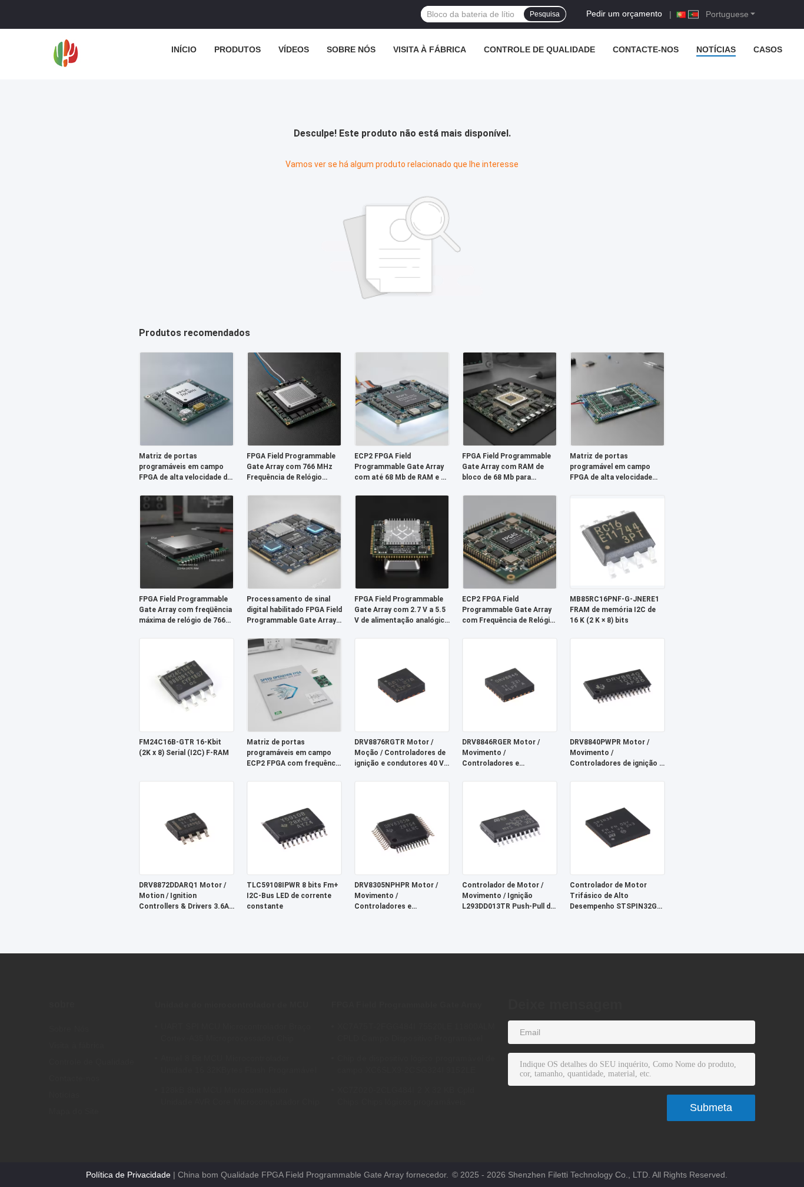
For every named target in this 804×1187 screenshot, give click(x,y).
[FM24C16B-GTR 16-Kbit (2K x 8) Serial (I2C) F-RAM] (186, 684)
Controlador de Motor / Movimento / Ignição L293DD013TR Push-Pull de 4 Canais (508, 896)
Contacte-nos (646, 49)
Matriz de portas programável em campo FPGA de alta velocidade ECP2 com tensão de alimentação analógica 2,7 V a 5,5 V (614, 467)
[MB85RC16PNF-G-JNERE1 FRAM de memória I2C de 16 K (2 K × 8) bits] (617, 541)
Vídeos (293, 49)
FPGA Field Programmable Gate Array (406, 1004)
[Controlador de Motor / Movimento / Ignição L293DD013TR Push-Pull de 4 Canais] (510, 827)
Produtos (237, 49)
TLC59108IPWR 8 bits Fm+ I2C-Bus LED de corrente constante (292, 895)
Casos (767, 49)
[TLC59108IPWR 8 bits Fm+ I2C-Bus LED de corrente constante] (294, 827)
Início (184, 49)
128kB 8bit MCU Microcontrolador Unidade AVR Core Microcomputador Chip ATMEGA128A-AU (240, 1097)
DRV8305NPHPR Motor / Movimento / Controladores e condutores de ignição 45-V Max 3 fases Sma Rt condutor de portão (401, 896)
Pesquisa (545, 14)
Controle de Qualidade (539, 49)
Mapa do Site (74, 1111)
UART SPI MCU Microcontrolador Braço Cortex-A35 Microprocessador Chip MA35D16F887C (236, 1034)
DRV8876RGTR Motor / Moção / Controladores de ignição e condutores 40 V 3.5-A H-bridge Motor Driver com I (402, 753)
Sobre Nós (351, 49)
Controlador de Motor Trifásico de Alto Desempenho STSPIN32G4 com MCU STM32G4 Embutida (615, 896)
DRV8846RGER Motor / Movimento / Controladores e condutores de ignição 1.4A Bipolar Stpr (509, 753)
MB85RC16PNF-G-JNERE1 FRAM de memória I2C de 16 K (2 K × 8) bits (614, 609)
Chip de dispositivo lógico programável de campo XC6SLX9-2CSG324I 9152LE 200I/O (416, 1065)
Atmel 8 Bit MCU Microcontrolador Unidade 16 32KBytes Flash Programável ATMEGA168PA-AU (239, 1065)
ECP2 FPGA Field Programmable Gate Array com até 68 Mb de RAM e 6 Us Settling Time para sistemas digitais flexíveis (399, 467)
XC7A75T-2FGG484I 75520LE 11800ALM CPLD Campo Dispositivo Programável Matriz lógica (416, 1034)
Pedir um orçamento (624, 13)
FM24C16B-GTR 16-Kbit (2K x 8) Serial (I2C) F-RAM (184, 747)
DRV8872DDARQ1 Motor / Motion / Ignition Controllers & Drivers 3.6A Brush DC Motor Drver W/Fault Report (184, 896)
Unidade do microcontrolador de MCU (231, 1004)
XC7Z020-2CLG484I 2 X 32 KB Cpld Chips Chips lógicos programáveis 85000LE (405, 1097)
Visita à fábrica (429, 49)
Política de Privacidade (128, 1174)
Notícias (716, 49)
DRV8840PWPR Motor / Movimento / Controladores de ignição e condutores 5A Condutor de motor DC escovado (616, 753)
